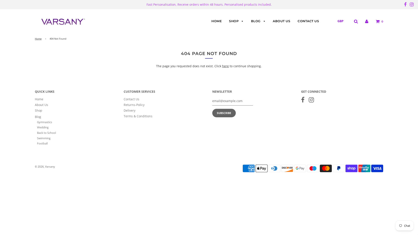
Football (42, 143)
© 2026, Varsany (45, 166)
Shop (234, 21)
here (225, 66)
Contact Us (308, 21)
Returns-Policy (134, 105)
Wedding (43, 127)
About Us (281, 21)
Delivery (129, 110)
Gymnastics (44, 122)
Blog (256, 21)
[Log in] (366, 21)
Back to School (46, 133)
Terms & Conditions (138, 116)
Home (216, 21)
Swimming (44, 138)
